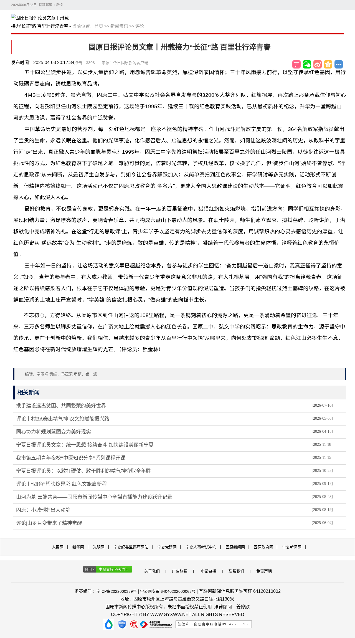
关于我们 (152, 571)
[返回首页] (41, 22)
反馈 (59, 5)
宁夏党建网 (167, 547)
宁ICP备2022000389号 (117, 591)
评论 (139, 26)
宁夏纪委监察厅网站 (130, 547)
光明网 (99, 547)
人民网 (58, 547)
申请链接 (208, 571)
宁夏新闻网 (291, 547)
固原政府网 (263, 547)
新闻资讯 (119, 26)
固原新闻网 (235, 547)
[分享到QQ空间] (328, 64)
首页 (98, 26)
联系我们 (236, 571)
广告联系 (179, 571)
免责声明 (264, 571)
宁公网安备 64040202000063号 (168, 591)
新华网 (78, 547)
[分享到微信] (307, 64)
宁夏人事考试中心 (201, 547)
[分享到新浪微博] (317, 64)
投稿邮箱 (45, 5)
